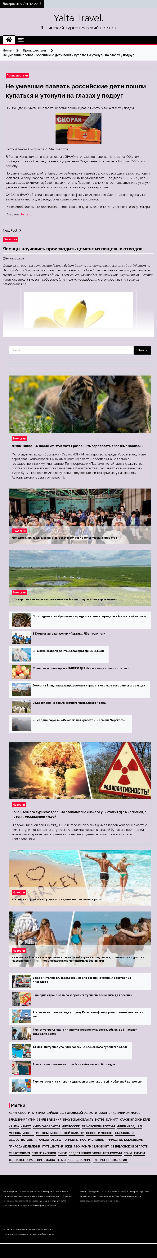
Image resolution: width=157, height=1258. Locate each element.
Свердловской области (129, 1146)
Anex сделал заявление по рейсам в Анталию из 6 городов (74, 1064)
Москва (15, 1133)
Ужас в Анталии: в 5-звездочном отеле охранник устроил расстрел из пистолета (82, 979)
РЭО (77, 1146)
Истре (100, 1119)
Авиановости (19, 1112)
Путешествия (53, 1146)
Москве (28, 1133)
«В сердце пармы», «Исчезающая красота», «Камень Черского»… (80, 720)
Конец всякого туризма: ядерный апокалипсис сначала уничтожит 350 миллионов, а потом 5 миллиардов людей (79, 814)
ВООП (103, 1112)
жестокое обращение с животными (37, 1160)
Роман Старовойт (95, 1146)
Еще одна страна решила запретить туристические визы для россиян (82, 995)
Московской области (67, 1133)
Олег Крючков (38, 1139)
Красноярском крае (135, 1119)
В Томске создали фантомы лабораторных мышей (68, 650)
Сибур (62, 1153)
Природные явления (25, 1146)
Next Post (10, 230)
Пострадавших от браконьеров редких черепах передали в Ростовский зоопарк (89, 616)
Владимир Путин (22, 1119)
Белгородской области (78, 1112)
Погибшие (70, 1139)
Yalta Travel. (79, 18)
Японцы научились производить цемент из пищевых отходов (72, 249)
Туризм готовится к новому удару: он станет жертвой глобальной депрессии (87, 1081)
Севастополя (19, 1153)
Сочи (128, 1153)
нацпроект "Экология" (110, 1160)
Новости (19, 804)
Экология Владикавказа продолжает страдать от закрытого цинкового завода (89, 685)
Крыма (14, 1126)
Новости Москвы (99, 1133)
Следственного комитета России (95, 1153)
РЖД (68, 1146)
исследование (79, 1160)
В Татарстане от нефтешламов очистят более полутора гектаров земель (64, 599)
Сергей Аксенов (44, 1153)
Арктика (38, 1112)
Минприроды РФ (129, 1126)
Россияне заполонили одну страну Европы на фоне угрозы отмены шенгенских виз (89, 1014)
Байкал (52, 1112)
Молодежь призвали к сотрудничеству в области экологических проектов (64, 537)
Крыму (26, 1126)
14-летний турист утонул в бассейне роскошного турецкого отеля (80, 1047)
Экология (10, 239)
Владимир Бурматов (124, 1112)
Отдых (56, 1139)
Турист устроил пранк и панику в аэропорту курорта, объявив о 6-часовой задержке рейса (85, 1031)
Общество (17, 1139)
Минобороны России (98, 1126)
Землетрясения (49, 1119)
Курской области (46, 1126)
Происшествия (17, 75)
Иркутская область (78, 1119)
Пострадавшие (92, 1139)
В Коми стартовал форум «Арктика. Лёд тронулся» (69, 633)
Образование (125, 1133)
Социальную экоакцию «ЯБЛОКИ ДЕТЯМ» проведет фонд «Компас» (81, 668)
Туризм (139, 1153)
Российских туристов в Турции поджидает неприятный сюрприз (57, 899)
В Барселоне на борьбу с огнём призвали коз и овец (69, 702)
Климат (112, 1119)
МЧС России (71, 1126)
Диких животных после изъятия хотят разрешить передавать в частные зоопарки (77, 446)
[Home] (9, 40)
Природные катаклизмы (124, 1139)
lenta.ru (26, 214)
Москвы (42, 1133)
